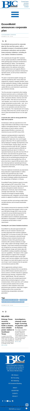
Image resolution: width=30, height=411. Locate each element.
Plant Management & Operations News (13, 301)
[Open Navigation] (15, 15)
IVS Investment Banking (15, 383)
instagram (12, 401)
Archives (26, 3)
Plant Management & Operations (8, 34)
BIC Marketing (15, 380)
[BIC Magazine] (9, 7)
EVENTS (15, 393)
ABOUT (15, 387)
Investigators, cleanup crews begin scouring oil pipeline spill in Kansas (21, 323)
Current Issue (25, 1)
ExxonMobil (23, 299)
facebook (2, 401)
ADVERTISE (15, 390)
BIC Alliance (15, 375)
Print (6, 41)
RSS (3, 41)
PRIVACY (15, 396)
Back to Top (26, 404)
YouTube (7, 401)
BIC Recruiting (15, 378)
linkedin (10, 401)
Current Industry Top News (10, 299)
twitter (5, 401)
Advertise (26, 5)
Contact (26, 6)
